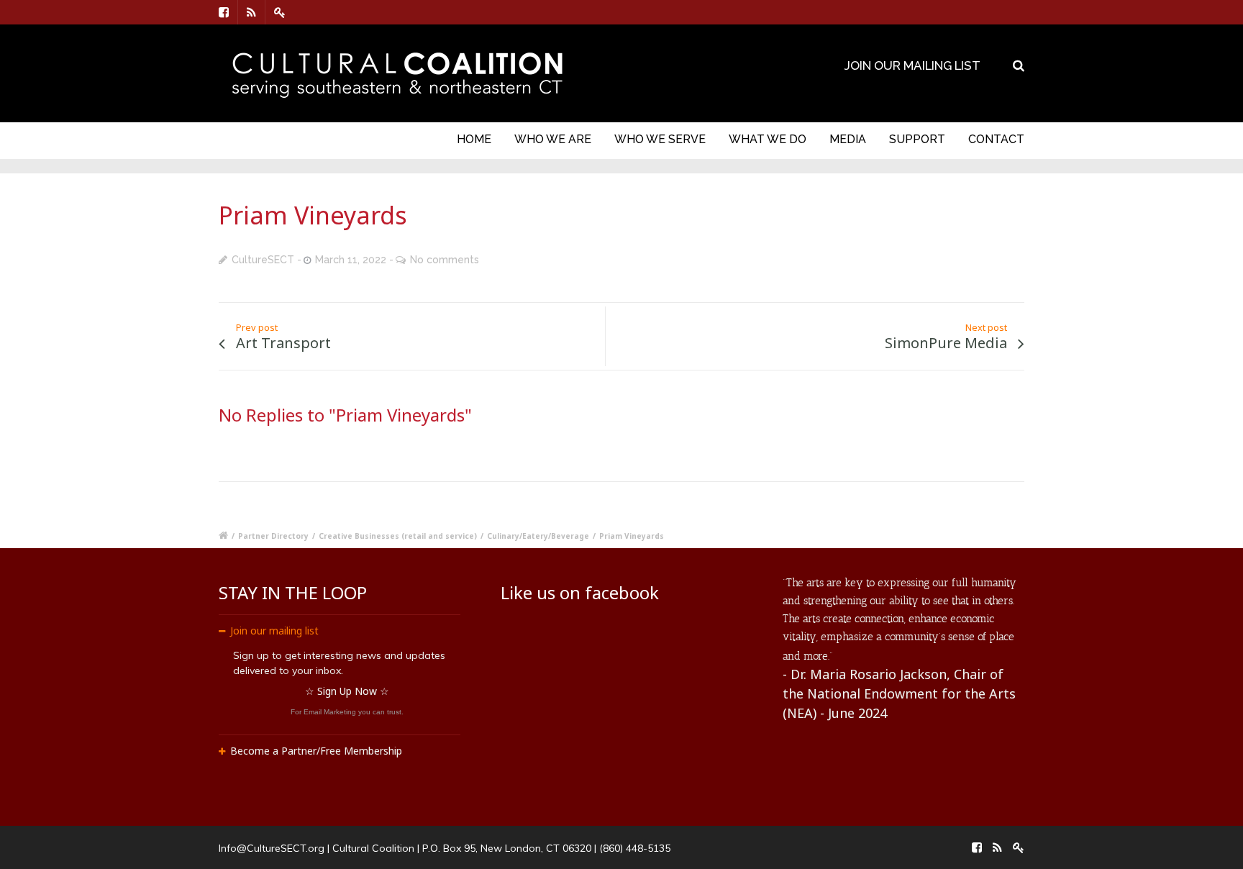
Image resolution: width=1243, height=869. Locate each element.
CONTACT (996, 139)
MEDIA (847, 139)
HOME (474, 139)
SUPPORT (917, 139)
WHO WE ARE (552, 139)
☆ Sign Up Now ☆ (347, 691)
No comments (444, 259)
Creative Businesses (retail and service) (398, 536)
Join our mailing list (274, 630)
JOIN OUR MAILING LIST (912, 65)
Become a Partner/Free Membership (316, 750)
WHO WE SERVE (660, 139)
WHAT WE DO (767, 139)
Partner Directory (273, 536)
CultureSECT (263, 259)
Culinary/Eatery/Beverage (538, 536)
